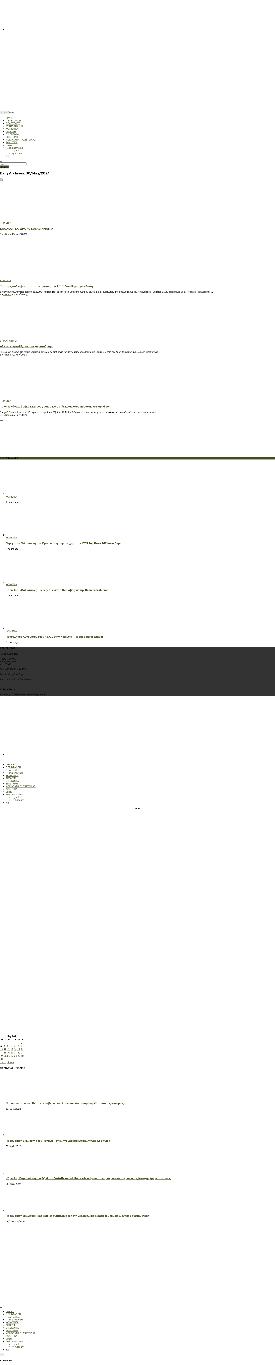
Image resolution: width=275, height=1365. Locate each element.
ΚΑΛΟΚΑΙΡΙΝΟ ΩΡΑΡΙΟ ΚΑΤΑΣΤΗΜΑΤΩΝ (27, 228)
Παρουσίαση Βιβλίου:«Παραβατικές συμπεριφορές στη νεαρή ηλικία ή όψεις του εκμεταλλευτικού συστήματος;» (78, 1215)
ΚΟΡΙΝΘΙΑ (5, 223)
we (7, 156)
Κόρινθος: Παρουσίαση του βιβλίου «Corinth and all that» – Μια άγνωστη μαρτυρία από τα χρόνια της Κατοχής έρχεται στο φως (88, 1178)
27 (12, 1056)
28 (15, 1056)
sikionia (7, 234)
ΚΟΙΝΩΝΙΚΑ (12, 128)
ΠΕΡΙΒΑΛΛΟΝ (13, 120)
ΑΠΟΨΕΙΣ (11, 131)
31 (1, 1059)
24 (1, 1056)
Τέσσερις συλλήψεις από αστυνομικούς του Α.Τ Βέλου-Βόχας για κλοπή (46, 286)
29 (18, 1056)
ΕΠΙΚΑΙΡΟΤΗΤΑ (8, 340)
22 (18, 1052)
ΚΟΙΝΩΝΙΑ (11, 496)
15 (18, 1049)
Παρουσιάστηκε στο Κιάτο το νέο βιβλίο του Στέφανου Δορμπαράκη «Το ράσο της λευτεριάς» (65, 1103)
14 (15, 1049)
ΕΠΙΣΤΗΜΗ (12, 137)
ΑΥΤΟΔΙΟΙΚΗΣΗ (14, 126)
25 (5, 1056)
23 (22, 1052)
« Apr (3, 1062)
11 (5, 1049)
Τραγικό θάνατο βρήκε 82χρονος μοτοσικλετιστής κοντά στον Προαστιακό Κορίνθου (54, 406)
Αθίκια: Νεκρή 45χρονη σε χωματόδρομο (26, 346)
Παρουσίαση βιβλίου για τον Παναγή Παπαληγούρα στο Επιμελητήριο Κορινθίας (58, 1140)
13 (12, 1049)
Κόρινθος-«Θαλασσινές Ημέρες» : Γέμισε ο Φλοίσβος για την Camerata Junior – (58, 590)
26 (8, 1056)
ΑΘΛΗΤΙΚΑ (11, 142)
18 (5, 1052)
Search (4, 167)
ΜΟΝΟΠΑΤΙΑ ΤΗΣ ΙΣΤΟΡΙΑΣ (21, 139)
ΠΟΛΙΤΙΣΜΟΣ (13, 123)
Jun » (10, 1062)
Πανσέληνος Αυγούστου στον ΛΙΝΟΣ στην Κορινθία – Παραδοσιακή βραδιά (54, 636)
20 (12, 1052)
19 (8, 1052)
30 (22, 1056)
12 (8, 1049)
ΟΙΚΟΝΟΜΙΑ (12, 134)
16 (22, 1049)
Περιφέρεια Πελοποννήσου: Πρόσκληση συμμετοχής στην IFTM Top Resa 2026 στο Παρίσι (64, 543)
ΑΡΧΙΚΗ (10, 118)
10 (1, 1049)
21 (15, 1052)
